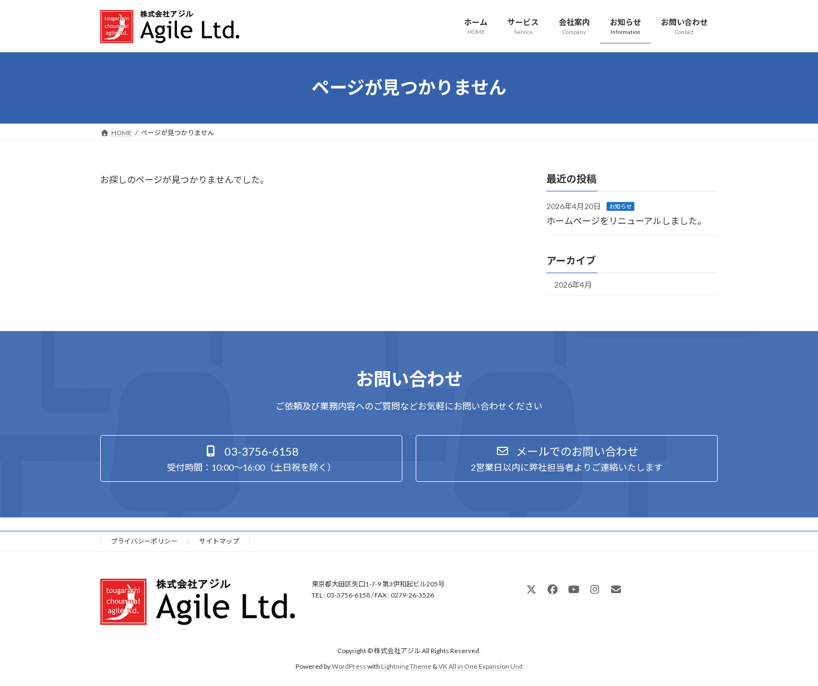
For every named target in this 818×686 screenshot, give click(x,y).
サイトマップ (219, 541)
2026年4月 (573, 284)
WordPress (349, 666)
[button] (251, 458)
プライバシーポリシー (144, 541)
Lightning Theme (406, 666)
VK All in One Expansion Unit (480, 666)
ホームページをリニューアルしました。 (626, 220)
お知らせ (620, 206)
